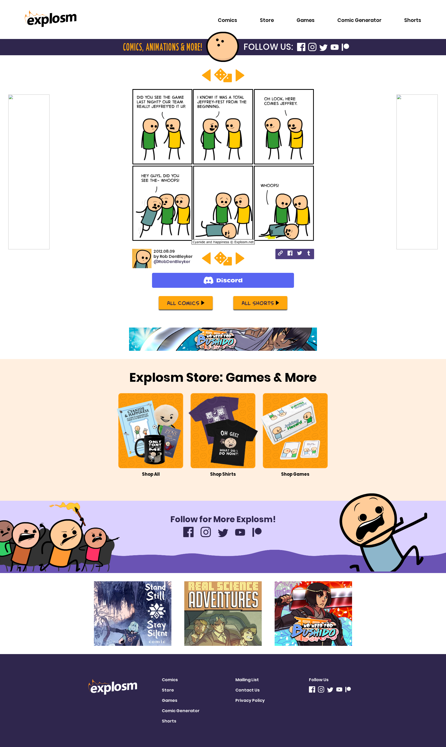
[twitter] (299, 254)
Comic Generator (359, 20)
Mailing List (247, 680)
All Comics (183, 302)
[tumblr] (309, 254)
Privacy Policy (250, 700)
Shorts (412, 20)
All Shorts (258, 302)
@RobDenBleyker (172, 262)
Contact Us (247, 690)
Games (306, 20)
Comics (227, 20)
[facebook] (290, 254)
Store (267, 20)
